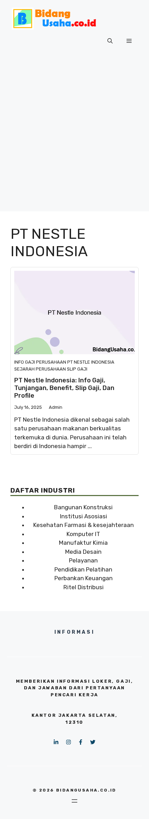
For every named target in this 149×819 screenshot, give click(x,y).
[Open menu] (74, 801)
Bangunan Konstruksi (83, 507)
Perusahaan (51, 362)
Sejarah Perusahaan (40, 369)
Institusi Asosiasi (83, 516)
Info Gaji (24, 362)
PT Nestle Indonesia (90, 362)
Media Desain (83, 551)
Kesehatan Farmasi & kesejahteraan (83, 524)
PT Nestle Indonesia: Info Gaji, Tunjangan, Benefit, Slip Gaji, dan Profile (64, 387)
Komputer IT (83, 533)
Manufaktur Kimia (83, 542)
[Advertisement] (74, 136)
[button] (110, 41)
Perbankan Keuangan (83, 578)
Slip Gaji (77, 369)
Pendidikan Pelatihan (83, 569)
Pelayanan (83, 560)
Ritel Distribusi (83, 587)
